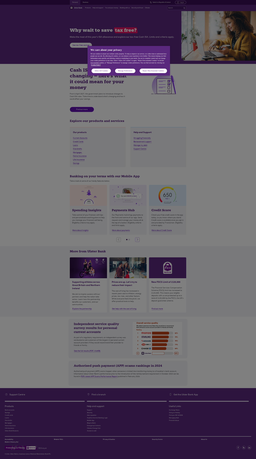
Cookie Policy (95, 65)
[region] (129, 61)
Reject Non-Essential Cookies (153, 71)
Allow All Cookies (101, 71)
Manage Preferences (125, 71)
